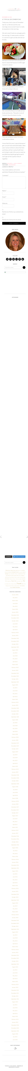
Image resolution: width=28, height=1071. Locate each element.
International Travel (12, 577)
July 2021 (15, 687)
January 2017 (15, 833)
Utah (21, 585)
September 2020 (15, 717)
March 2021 (15, 699)
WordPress (11, 1067)
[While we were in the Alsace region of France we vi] (15, 434)
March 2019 (15, 766)
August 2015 (15, 871)
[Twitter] (7, 259)
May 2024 (15, 606)
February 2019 (15, 769)
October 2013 (15, 926)
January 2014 (15, 917)
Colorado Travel (15, 572)
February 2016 (15, 859)
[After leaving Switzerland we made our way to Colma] (15, 446)
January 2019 (15, 772)
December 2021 (15, 673)
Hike (17, 575)
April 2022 (15, 661)
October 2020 (15, 714)
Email (4, 197)
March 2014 (15, 911)
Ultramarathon (11, 585)
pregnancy (9, 581)
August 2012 (15, 967)
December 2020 (15, 708)
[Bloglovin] (19, 259)
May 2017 (15, 821)
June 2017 (15, 818)
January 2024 (15, 612)
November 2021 (15, 676)
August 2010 (15, 1034)
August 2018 (15, 786)
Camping (23, 570)
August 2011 (15, 1001)
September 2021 (15, 682)
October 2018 (15, 780)
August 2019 (15, 751)
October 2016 (15, 842)
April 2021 (15, 696)
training (14, 583)
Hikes (20, 575)
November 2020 (15, 711)
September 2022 (15, 647)
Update (15, 585)
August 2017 (15, 815)
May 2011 (15, 1010)
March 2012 (15, 981)
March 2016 (15, 856)
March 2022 (15, 664)
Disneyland (20, 572)
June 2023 (15, 623)
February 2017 (15, 830)
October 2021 (15, 679)
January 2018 (15, 804)
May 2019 (15, 760)
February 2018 (15, 801)
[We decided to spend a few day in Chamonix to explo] (15, 510)
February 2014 (15, 914)
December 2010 (15, 1025)
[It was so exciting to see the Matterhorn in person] (15, 459)
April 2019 (15, 763)
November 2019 (15, 746)
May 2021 (15, 693)
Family (9, 573)
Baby (7, 570)
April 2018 (15, 795)
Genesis (17, 1067)
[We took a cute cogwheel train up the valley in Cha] (15, 484)
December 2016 (15, 836)
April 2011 (15, 1013)
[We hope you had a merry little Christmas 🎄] (15, 332)
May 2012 (15, 975)
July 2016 (15, 850)
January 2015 (15, 891)
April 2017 (15, 824)
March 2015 (15, 885)
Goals (15, 575)
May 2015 (15, 879)
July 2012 (15, 970)
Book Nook (15, 570)
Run (24, 581)
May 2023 (15, 626)
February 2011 (15, 1019)
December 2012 (15, 955)
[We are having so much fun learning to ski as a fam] (15, 306)
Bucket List (19, 570)
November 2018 (15, 778)
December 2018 (15, 775)
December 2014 (15, 894)
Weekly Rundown (16, 587)
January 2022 (15, 670)
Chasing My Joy (14, 8)
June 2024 (15, 603)
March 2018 (15, 798)
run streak (6, 583)
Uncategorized (12, 164)
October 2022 (15, 644)
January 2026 (15, 594)
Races (22, 581)
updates (18, 585)
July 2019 (15, 754)
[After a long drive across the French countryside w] (15, 523)
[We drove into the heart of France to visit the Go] (15, 535)
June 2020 (15, 725)
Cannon (6, 572)
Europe (6, 573)
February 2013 (15, 949)
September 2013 (15, 929)
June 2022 (15, 655)
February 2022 (15, 667)
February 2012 (15, 984)
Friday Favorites (10, 575)
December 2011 (15, 990)
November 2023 (15, 618)
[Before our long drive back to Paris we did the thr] (15, 421)
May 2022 (15, 658)
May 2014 (15, 908)
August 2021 (15, 685)
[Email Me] (16, 259)
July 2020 (15, 722)
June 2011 (15, 1007)
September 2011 (15, 999)
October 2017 (15, 812)
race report (18, 581)
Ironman (18, 577)
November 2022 (15, 641)
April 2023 (15, 629)
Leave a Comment (18, 163)
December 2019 (15, 743)
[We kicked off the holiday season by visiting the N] (15, 357)
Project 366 (13, 581)
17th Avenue (13, 1065)
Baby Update (10, 570)
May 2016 (15, 853)
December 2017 (15, 807)
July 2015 (15, 874)
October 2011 (15, 996)
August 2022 (15, 650)
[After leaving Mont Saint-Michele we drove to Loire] (15, 548)
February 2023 (15, 632)
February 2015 (15, 888)
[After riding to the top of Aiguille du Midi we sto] (15, 497)
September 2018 (15, 783)
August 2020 (15, 719)
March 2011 (15, 1016)
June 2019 (15, 757)
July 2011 (15, 1004)
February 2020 (15, 737)
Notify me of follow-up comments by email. (12, 213)
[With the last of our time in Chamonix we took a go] (15, 472)
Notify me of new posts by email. (11, 219)
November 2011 (15, 993)
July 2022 (15, 652)
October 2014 (15, 897)
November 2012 (15, 958)
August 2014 (15, 903)
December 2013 (15, 920)
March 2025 (15, 600)
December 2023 (15, 615)
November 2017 (15, 810)
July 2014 (15, 906)
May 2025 (15, 597)
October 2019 (15, 748)
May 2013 (15, 940)
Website (4, 203)
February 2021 (15, 702)
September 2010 (15, 1031)
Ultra (23, 583)
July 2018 (15, 789)
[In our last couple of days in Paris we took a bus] (15, 395)
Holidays (22, 575)
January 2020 (15, 740)
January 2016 (15, 862)
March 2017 (15, 827)
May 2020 (15, 728)
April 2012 (15, 978)
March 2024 (15, 609)
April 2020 (15, 731)
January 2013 (15, 952)
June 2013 (15, 938)
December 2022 (15, 638)
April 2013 (15, 943)
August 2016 (15, 847)
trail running (10, 583)
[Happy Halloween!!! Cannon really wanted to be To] (15, 370)
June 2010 (15, 1039)
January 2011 (15, 1022)
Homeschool (7, 577)
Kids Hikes (7, 578)
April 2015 (15, 882)
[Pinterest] (10, 259)
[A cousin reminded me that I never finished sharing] (15, 408)
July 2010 (15, 1036)
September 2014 (15, 900)
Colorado (9, 572)
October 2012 (15, 961)
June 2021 (15, 690)
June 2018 (15, 792)
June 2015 (15, 876)
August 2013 (15, 932)
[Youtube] (22, 259)
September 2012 (15, 964)
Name (4, 190)
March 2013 (15, 946)
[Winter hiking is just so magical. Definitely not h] (15, 344)
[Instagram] (13, 259)
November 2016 (15, 839)
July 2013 (15, 935)
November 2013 (15, 923)
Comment (5, 175)
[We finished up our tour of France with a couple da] (15, 383)
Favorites (12, 573)
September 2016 (15, 844)
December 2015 (15, 865)
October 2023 (15, 621)
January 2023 (15, 635)
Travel (19, 583)
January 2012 (15, 987)
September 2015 (15, 868)
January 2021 (15, 705)
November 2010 (15, 1028)
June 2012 (15, 972)
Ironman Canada (22, 577)
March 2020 (15, 734)
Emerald (23, 572)
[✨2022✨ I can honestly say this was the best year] (15, 319)
